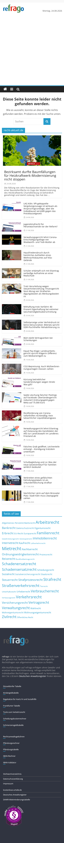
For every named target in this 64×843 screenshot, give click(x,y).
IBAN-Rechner (9, 756)
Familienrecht (48, 532)
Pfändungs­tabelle (11, 749)
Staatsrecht (46, 574)
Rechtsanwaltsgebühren (14, 736)
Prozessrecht (45, 554)
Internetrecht (10, 543)
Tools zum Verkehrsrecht (14, 712)
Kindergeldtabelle (11, 692)
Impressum (8, 783)
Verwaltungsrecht (16, 607)
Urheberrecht (23, 591)
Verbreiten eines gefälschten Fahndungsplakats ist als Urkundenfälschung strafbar (38, 480)
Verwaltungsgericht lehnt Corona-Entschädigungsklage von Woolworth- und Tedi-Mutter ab (40, 240)
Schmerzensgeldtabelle (13, 725)
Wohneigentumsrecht (13, 612)
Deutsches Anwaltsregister (14, 794)
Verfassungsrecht (8, 598)
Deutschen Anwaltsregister (32, 676)
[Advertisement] (32, 52)
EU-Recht (18, 533)
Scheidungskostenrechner (14, 718)
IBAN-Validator (9, 762)
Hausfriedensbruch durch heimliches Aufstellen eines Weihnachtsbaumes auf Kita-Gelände (38, 256)
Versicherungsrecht (15, 603)
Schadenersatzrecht (19, 563)
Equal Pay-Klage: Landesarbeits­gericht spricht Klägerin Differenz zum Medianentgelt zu (40, 353)
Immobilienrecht (45, 538)
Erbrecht (8, 533)
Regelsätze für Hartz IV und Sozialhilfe (19, 699)
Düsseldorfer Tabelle (12, 686)
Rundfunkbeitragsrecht (25, 559)
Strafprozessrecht (30, 580)
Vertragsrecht (38, 602)
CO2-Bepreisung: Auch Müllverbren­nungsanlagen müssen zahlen (42, 367)
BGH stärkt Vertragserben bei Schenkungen (38, 339)
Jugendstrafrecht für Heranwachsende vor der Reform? (40, 225)
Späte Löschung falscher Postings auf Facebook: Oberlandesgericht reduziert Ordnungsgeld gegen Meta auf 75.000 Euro (40, 399)
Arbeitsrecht (47, 522)
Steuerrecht (10, 580)
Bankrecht (9, 528)
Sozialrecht (8, 574)
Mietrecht (11, 548)
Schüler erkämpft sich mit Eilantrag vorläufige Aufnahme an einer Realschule (41, 273)
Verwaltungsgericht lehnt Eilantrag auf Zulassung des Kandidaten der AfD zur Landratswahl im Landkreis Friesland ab (41, 432)
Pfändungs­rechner (11, 743)
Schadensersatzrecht (19, 569)
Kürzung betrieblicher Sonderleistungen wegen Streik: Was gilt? (39, 382)
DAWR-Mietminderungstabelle (16, 799)
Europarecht (30, 533)
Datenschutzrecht (25, 528)
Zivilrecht (9, 616)
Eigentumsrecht (42, 528)
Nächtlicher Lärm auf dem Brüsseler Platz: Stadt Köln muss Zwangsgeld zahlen (42, 496)
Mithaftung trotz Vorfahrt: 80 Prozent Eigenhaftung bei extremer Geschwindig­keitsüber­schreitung (41, 309)
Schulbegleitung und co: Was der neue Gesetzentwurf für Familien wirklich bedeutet (40, 465)
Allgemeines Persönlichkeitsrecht (18, 523)
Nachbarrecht (30, 549)
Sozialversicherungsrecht (27, 574)
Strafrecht (52, 579)
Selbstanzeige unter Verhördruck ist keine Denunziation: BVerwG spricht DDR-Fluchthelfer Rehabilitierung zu (42, 325)
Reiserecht (8, 559)
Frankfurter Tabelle (11, 705)
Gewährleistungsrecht (10, 539)
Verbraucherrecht (45, 591)
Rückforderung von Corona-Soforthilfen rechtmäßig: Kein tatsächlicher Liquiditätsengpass (40, 415)
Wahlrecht (35, 608)
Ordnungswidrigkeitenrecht (20, 554)
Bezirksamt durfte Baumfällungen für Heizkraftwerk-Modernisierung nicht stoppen (30, 175)
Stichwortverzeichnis (12, 774)
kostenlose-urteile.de (12, 790)
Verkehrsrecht (29, 597)
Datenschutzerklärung (13, 778)
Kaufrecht (24, 543)
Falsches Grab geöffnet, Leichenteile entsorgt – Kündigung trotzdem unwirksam (42, 449)
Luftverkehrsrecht (38, 543)
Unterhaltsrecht (9, 591)
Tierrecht (44, 586)
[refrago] (5, 89)
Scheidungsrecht (45, 569)
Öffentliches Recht (25, 617)
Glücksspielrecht (25, 539)
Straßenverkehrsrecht (20, 585)
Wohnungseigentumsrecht (37, 612)
